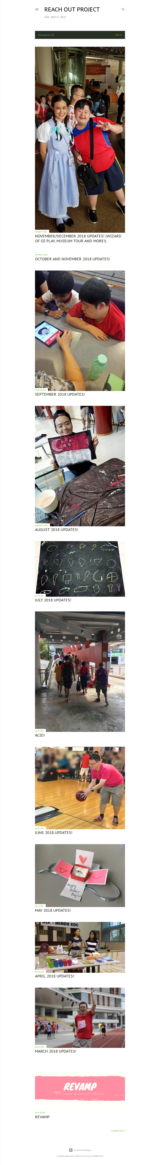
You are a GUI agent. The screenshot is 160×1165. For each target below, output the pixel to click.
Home (46, 17)
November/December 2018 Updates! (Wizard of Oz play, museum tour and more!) (78, 238)
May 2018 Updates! (53, 910)
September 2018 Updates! (60, 394)
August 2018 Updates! (56, 529)
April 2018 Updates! (54, 976)
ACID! (40, 735)
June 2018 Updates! (53, 832)
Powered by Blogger (82, 1150)
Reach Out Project (72, 9)
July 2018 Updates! (53, 600)
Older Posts (118, 1130)
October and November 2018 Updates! (72, 259)
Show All (118, 35)
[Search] (123, 9)
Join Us (63, 17)
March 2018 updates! (55, 1051)
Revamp (42, 1117)
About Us (55, 17)
